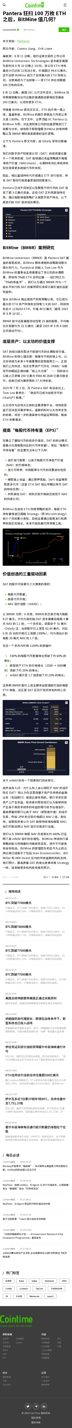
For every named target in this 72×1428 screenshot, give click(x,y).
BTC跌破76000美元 (18, 926)
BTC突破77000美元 (18, 902)
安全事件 (20, 1338)
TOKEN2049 (56, 1288)
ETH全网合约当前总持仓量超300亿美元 (32, 1075)
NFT (4, 1357)
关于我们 (45, 1376)
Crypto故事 (46, 1350)
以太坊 (19, 1296)
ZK (7, 1296)
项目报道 (45, 1353)
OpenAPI (7, 1384)
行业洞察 (14, 877)
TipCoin (39, 1288)
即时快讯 (45, 1338)
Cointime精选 (9, 1162)
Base (21, 1280)
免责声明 (45, 1384)
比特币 (9, 1280)
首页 (5, 877)
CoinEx (9, 1288)
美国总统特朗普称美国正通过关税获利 (31, 998)
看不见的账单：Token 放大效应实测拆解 (24, 1219)
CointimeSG (9, 29)
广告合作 (45, 1380)
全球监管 (7, 1346)
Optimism (49, 1280)
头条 (5, 1380)
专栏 (59, 1338)
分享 (67, 877)
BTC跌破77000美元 (18, 950)
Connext (24, 1288)
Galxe (34, 1280)
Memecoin (34, 1296)
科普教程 (45, 1357)
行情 (59, 1346)
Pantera (22, 41)
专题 (59, 1342)
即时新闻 (7, 1376)
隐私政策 (36, 1417)
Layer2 (50, 1296)
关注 (64, 29)
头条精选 (45, 1342)
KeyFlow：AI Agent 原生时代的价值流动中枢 (26, 1203)
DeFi (5, 1353)
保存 (56, 877)
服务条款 (36, 1422)
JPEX (64, 1280)
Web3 (5, 1350)
